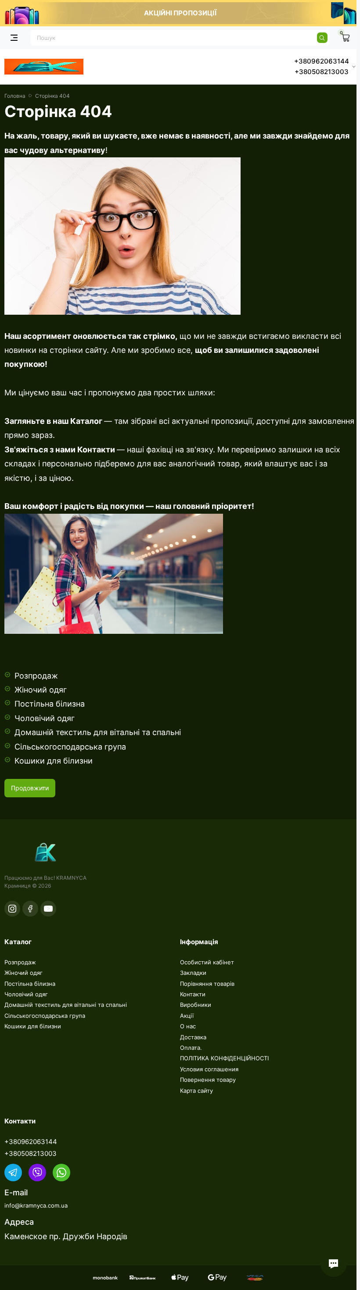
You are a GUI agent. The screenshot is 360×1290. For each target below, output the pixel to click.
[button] (333, 1264)
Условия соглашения (209, 1069)
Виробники (195, 1004)
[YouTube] (48, 909)
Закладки (193, 972)
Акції (187, 1015)
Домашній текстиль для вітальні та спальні (97, 732)
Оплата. (191, 1047)
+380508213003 (30, 1153)
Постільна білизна (49, 703)
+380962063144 (30, 1141)
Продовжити (30, 788)
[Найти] (322, 37)
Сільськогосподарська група (70, 746)
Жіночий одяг (40, 689)
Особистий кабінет (207, 962)
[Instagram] (12, 909)
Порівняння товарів (207, 983)
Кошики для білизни (53, 760)
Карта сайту (196, 1090)
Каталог (85, 421)
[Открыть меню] (14, 37)
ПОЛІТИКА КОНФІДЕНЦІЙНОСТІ (224, 1058)
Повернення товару (208, 1079)
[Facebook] (30, 909)
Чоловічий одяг (44, 718)
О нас (188, 1026)
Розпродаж (36, 675)
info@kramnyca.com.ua (36, 1205)
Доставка (193, 1037)
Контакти (96, 449)
